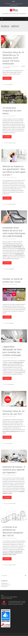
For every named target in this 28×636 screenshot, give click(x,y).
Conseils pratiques (12, 142)
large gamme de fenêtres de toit (10, 431)
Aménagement (11, 268)
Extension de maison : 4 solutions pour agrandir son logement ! (14, 470)
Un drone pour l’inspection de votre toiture (12, 111)
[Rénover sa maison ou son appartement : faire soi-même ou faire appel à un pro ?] (14, 161)
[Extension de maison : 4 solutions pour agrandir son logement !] (14, 462)
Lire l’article (7, 78)
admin (17, 66)
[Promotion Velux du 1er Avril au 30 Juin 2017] (14, 406)
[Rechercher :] (14, 575)
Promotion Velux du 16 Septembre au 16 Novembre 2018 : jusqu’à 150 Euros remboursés (13, 58)
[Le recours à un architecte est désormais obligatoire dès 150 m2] (14, 522)
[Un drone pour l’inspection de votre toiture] (14, 103)
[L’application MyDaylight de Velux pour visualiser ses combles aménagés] (14, 342)
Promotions (10, 84)
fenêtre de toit (21, 248)
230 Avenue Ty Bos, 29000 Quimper (14, 3)
